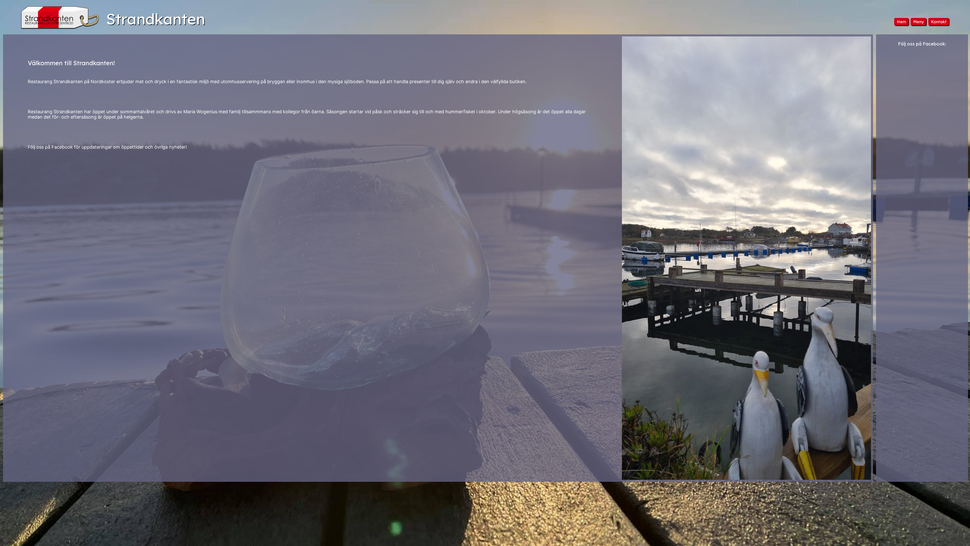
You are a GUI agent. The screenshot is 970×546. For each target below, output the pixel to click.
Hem (901, 21)
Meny (918, 21)
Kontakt (939, 21)
